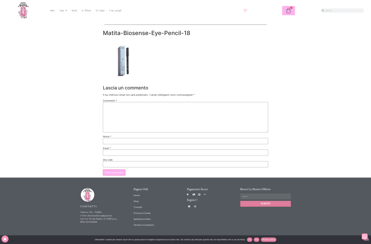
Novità (74, 10)
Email (107, 148)
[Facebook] (189, 206)
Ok (249, 239)
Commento (110, 100)
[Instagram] (195, 206)
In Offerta (86, 10)
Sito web (108, 160)
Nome (107, 136)
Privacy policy (268, 239)
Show (5, 239)
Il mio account (115, 10)
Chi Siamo (100, 10)
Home (52, 10)
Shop (62, 10)
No (256, 239)
